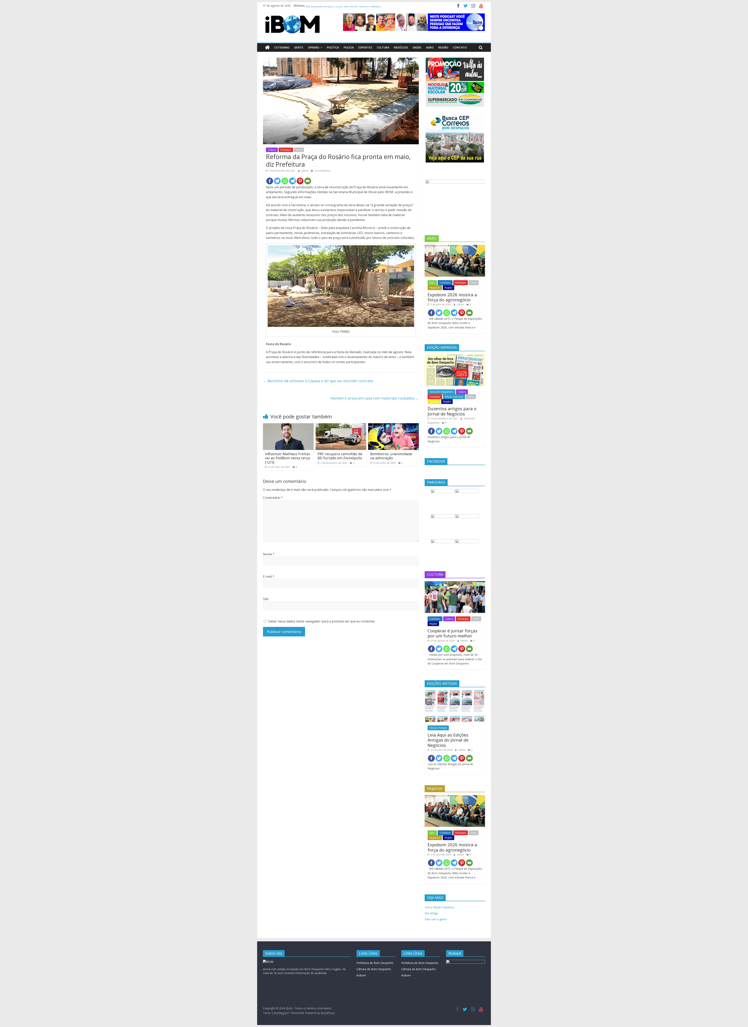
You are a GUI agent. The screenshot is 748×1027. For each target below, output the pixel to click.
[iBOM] (268, 962)
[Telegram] (292, 181)
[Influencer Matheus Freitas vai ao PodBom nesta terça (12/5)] (288, 425)
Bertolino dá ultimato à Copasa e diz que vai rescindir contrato (318, 380)
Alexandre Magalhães (441, 391)
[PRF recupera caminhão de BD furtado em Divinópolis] (341, 425)
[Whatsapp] (284, 181)
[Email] (307, 181)
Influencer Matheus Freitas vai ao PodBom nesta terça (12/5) (287, 458)
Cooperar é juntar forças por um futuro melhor (452, 633)
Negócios (401, 47)
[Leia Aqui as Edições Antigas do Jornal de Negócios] (455, 692)
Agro (430, 47)
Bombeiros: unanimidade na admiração (391, 455)
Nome (268, 554)
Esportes (365, 47)
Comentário (273, 497)
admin (305, 170)
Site (265, 599)
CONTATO (460, 47)
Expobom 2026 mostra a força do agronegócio (452, 297)
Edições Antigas (438, 728)
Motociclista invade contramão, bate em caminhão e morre (343, 6)
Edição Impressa (454, 396)
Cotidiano (281, 47)
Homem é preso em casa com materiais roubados (375, 398)
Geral (299, 149)
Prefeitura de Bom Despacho (374, 963)
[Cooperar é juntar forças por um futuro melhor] (455, 583)
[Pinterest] (300, 181)
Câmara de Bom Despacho (373, 969)
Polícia (349, 47)
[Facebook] (269, 181)
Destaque (285, 149)
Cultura (383, 47)
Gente (298, 47)
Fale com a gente (436, 919)
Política (333, 47)
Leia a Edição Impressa (439, 907)
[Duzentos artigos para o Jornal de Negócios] (455, 356)
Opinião (313, 47)
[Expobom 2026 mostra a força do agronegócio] (455, 247)
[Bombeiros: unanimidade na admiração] (393, 425)
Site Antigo (431, 913)
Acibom (361, 975)
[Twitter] (277, 181)
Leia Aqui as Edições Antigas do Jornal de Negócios (448, 740)
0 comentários (322, 170)
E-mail (268, 576)
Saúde (417, 47)
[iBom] (267, 47)
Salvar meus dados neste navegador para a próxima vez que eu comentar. (322, 621)
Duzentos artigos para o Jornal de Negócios (452, 411)
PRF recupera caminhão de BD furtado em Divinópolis (340, 455)
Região (443, 47)
